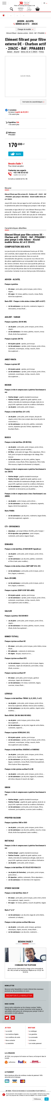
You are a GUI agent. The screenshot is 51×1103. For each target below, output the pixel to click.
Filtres (41, 52)
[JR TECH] (3, 15)
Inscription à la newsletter (19, 995)
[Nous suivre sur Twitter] (7, 1018)
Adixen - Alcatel (13, 52)
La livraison (32, 1040)
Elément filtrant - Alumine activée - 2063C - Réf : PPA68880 (25, 33)
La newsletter (10, 1043)
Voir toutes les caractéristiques (32, 102)
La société (9, 1031)
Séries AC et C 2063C (29, 52)
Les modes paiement (35, 1043)
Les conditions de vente (13, 1037)
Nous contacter (10, 1040)
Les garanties (33, 1034)
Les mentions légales (12, 1034)
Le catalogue (33, 1031)
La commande (33, 1037)
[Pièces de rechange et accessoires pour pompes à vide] (24, 3)
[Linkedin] (13, 1018)
